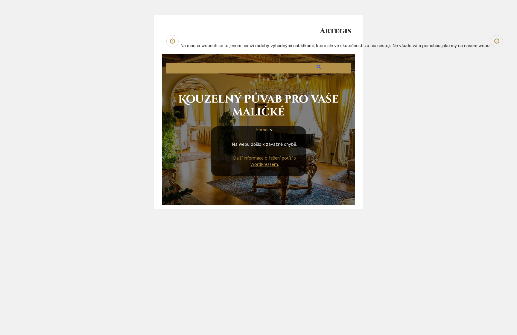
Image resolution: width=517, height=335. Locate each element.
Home (261, 130)
